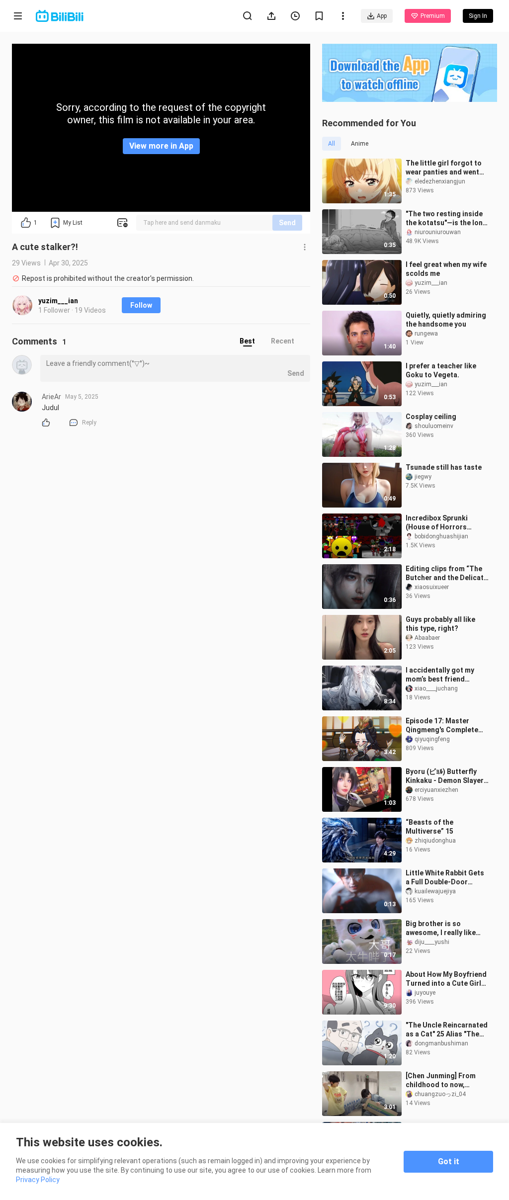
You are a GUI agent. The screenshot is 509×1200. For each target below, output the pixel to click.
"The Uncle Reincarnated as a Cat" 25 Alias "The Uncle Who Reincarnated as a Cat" (447, 1029)
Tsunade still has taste (444, 467)
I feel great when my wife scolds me (446, 268)
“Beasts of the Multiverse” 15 (429, 826)
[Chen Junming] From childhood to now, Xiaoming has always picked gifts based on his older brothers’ (447, 1080)
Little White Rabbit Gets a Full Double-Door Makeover (445, 877)
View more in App (161, 146)
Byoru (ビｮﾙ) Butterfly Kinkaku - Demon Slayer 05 (445, 776)
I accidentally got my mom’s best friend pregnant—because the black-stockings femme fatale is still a (445, 675)
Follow (141, 305)
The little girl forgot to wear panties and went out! (444, 167)
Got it (448, 1161)
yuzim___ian (58, 301)
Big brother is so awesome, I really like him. (441, 928)
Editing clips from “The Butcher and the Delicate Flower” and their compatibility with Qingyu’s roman (447, 573)
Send (287, 223)
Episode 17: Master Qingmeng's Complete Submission (442, 725)
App (382, 15)
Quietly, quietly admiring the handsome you (446, 319)
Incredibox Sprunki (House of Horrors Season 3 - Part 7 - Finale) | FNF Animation (443, 522)
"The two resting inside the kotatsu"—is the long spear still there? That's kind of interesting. (446, 218)
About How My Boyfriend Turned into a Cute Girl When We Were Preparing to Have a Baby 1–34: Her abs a (447, 979)
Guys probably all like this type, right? (440, 623)
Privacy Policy (38, 1180)
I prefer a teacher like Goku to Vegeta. (441, 370)
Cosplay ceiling (431, 417)
